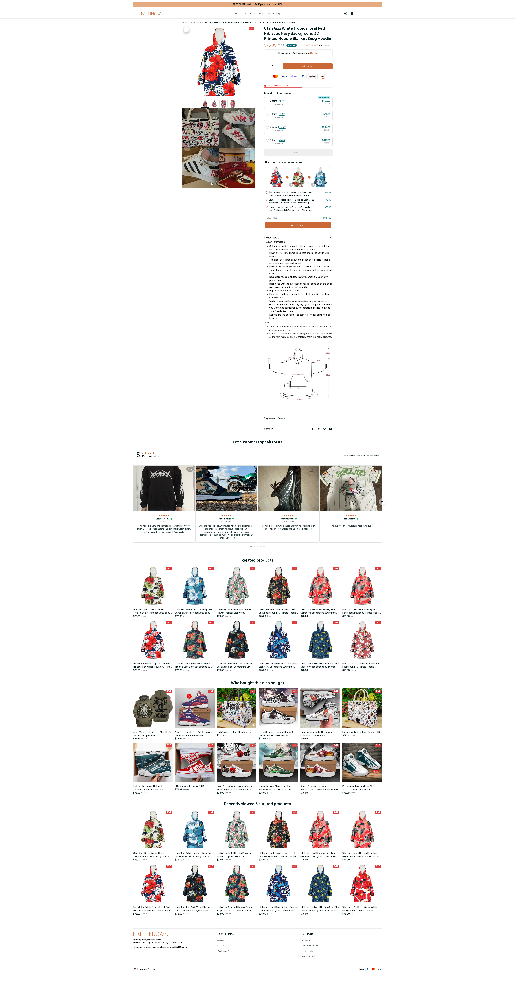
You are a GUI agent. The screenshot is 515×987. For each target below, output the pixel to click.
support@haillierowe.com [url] (149, 939)
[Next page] (250, 148)
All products (196, 22)
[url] (177, 947)
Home (185, 22)
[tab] (212, 184)
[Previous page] (187, 148)
